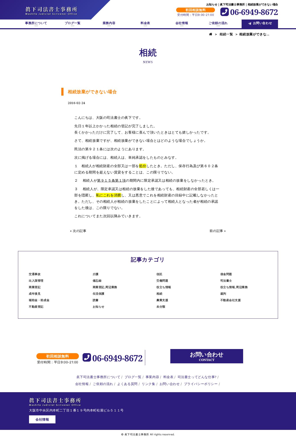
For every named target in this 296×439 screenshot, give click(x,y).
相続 (159, 293)
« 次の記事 (78, 230)
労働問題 (162, 280)
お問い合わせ (262, 23)
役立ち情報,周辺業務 (234, 287)
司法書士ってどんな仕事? (197, 377)
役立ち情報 (163, 287)
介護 (96, 274)
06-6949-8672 (254, 11)
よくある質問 (127, 384)
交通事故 (35, 274)
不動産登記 (36, 306)
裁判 (223, 293)
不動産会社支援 (230, 300)
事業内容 (152, 377)
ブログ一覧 (73, 23)
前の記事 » (218, 230)
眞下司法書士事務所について (98, 377)
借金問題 (226, 274)
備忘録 (97, 280)
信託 (159, 274)
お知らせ (98, 306)
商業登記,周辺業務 (105, 287)
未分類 (160, 306)
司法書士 (226, 280)
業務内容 (109, 23)
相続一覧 (226, 34)
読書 (96, 300)
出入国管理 (36, 280)
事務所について (36, 23)
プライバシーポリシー (201, 384)
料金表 (145, 23)
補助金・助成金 (39, 300)
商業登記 (35, 287)
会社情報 (182, 23)
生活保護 (98, 293)
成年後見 (35, 293)
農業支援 (162, 300)
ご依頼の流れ (218, 23)
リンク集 (148, 384)
